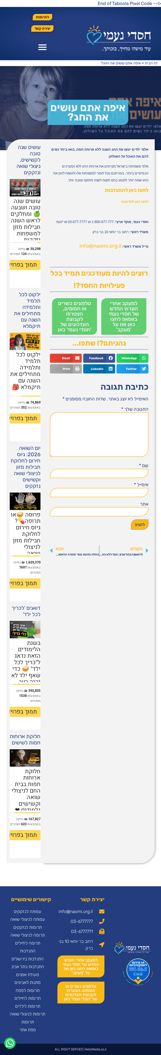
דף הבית (151, 63)
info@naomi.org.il (100, 246)
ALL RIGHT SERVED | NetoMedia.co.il (80, 1049)
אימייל (141, 484)
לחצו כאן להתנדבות (126, 190)
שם (143, 465)
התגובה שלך (134, 409)
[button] (42, 47)
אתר (144, 504)
